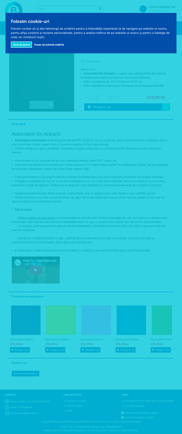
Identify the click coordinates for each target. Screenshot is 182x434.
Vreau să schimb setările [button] (49, 44)
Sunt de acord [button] (21, 44)
